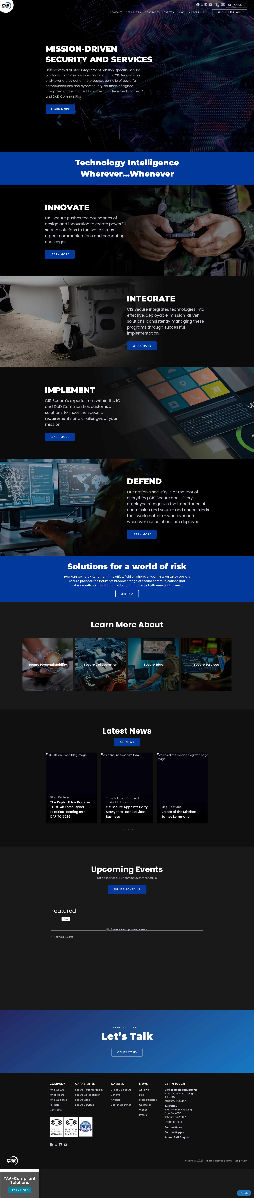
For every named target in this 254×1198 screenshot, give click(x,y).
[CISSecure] (8, 6)
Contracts (152, 12)
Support (193, 12)
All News (144, 1089)
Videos (143, 1110)
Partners (55, 1104)
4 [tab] (132, 829)
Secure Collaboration (87, 1094)
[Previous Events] (52, 918)
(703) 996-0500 (173, 1122)
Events (143, 1115)
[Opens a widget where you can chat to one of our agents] (244, 1193)
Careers (169, 12)
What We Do (57, 1094)
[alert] (127, 929)
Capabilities (133, 12)
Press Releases (148, 1099)
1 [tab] (120, 829)
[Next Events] (58, 918)
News (181, 12)
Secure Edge (82, 1099)
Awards (115, 1099)
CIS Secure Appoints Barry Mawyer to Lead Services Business (127, 812)
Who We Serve (58, 1099)
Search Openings (121, 1104)
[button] (19, 1170)
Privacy (244, 1161)
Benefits (116, 1094)
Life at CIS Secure (121, 1089)
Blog (141, 1094)
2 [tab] (124, 829)
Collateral (145, 1104)
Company (116, 12)
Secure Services (84, 1104)
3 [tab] (128, 829)
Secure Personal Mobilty (89, 1089)
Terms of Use (232, 1161)
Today (66, 919)
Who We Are (57, 1089)
